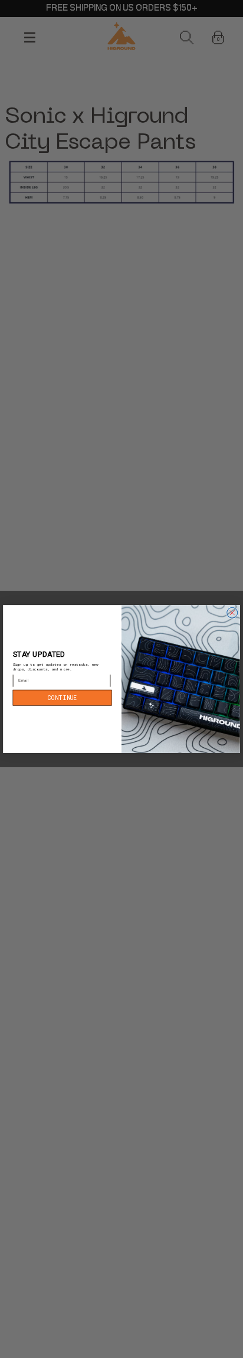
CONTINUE (62, 697)
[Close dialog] (232, 612)
